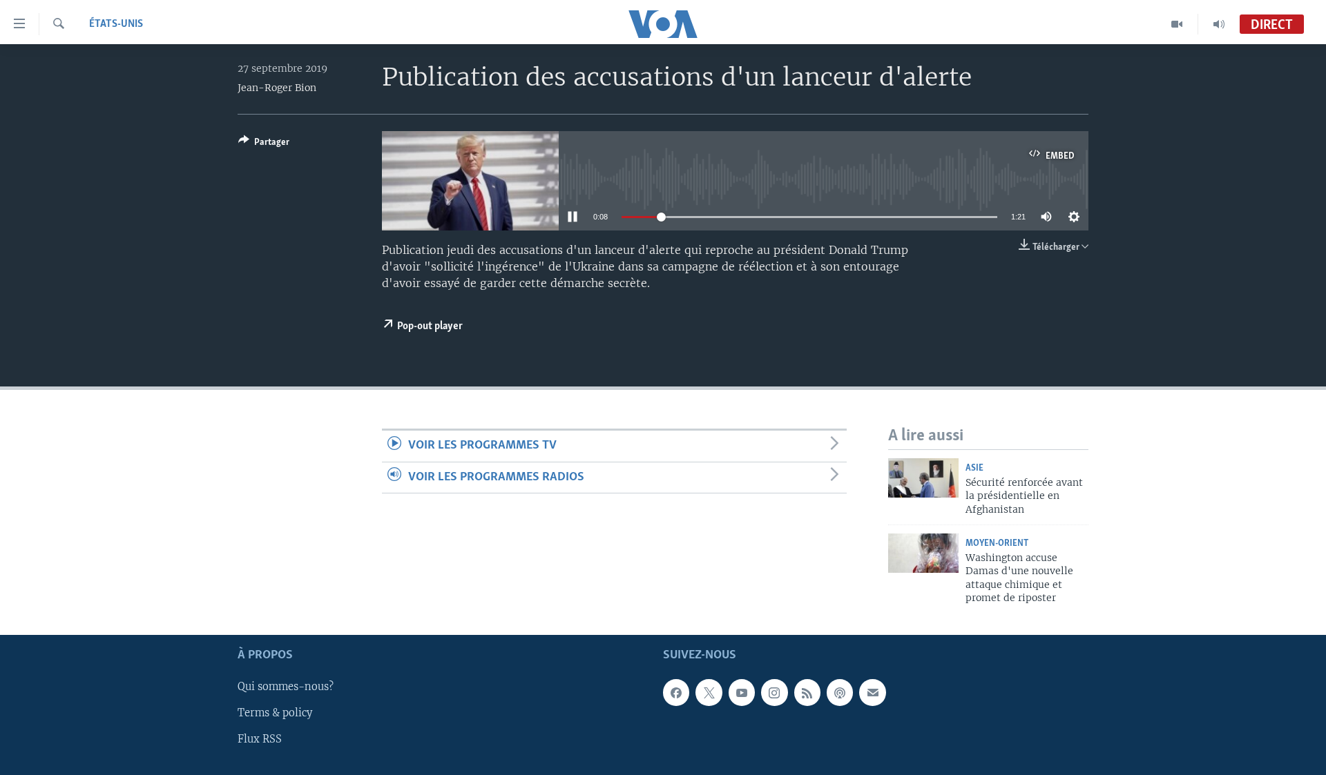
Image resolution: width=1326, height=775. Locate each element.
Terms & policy (275, 713)
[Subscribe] (872, 693)
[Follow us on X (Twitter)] (708, 693)
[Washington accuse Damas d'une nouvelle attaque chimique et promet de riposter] (923, 553)
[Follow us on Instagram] (774, 693)
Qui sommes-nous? (286, 687)
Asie (974, 468)
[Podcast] (840, 693)
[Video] (1177, 24)
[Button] (263, 144)
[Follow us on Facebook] (676, 693)
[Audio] (1219, 24)
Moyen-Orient (996, 543)
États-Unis (116, 24)
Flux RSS (260, 740)
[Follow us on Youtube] (742, 693)
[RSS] (807, 693)
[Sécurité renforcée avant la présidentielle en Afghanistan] (923, 478)
